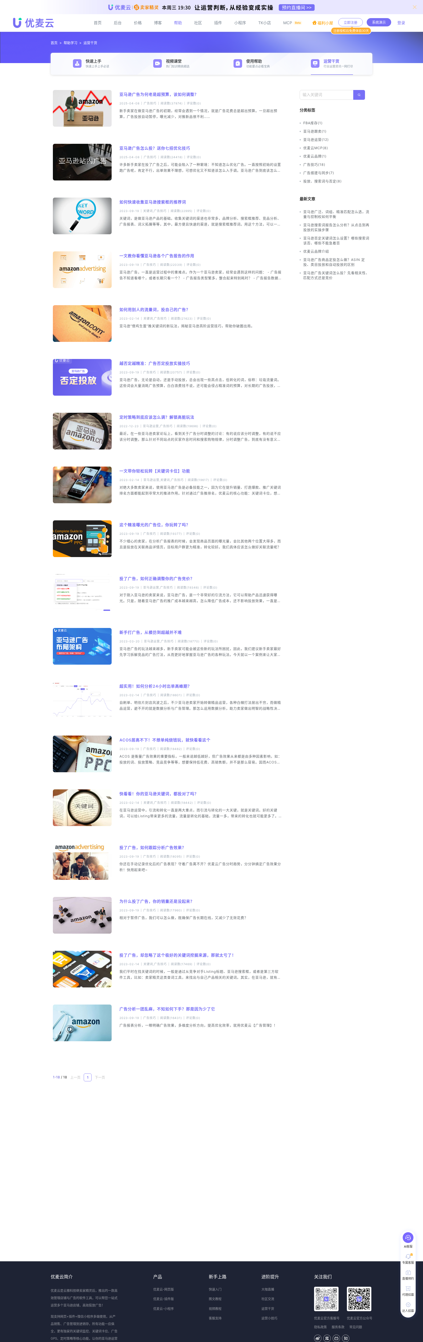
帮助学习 (70, 43)
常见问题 (355, 1327)
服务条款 (338, 1327)
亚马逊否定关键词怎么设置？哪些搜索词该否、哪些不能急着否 (336, 240)
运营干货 (90, 43)
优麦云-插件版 (163, 1299)
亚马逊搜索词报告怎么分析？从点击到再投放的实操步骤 (336, 227)
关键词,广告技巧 (154, 211)
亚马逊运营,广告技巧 (158, 426)
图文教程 (215, 1299)
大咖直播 (267, 1289)
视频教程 (215, 1308)
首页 (54, 43)
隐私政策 (320, 1327)
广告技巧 (150, 103)
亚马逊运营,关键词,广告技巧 (163, 480)
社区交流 (267, 1299)
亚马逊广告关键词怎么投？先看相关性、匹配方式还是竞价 (336, 275)
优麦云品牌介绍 (316, 251)
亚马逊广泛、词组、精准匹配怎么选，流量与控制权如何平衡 (336, 214)
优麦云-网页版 (163, 1289)
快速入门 (215, 1289)
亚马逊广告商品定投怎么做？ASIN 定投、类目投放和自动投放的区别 (334, 262)
